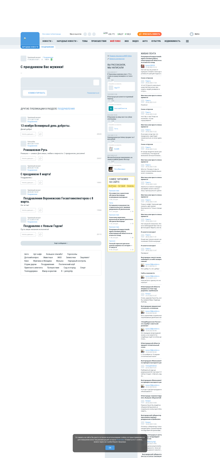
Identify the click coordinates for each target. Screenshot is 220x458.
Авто (26, 254)
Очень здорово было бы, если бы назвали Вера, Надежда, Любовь (151, 300)
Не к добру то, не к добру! (150, 269)
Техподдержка (30, 271)
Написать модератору (117, 59)
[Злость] (63, 82)
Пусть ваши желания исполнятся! (35, 229)
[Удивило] (48, 82)
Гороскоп (112, 241)
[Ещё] (187, 41)
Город (111, 203)
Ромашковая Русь (35, 150)
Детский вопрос (31, 257)
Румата (148, 81)
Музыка (59, 261)
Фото (145, 41)
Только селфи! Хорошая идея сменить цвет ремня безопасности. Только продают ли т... (152, 207)
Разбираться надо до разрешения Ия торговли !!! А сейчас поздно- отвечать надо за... (151, 373)
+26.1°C (111, 34)
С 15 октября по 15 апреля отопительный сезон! (150, 355)
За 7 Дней (121, 186)
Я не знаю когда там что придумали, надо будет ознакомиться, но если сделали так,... (152, 137)
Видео (135, 41)
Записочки (71, 257)
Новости (47, 41)
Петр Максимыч (119, 169)
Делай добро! (26, 129)
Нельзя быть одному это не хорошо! (151, 281)
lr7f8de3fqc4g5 (151, 442)
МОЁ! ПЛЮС (115, 41)
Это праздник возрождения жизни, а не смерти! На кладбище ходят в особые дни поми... (151, 336)
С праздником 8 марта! (36, 174)
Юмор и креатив (49, 271)
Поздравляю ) (26, 177)
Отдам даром (30, 264)
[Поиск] (195, 41)
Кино (26, 261)
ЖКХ (127, 41)
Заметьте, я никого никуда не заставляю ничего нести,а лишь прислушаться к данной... (152, 189)
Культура (156, 41)
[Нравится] (26, 82)
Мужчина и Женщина (42, 261)
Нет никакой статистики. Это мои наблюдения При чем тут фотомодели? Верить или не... (151, 226)
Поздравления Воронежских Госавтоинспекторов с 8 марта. (57, 200)
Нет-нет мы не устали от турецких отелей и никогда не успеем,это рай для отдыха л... (151, 72)
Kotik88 (116, 149)
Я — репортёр (67, 271)
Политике (120, 440)
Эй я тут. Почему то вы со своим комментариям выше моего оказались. (151, 171)
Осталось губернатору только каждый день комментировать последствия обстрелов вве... (152, 428)
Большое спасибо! (54, 254)
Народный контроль (77, 261)
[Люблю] (41, 82)
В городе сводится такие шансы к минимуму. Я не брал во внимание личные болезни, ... (152, 154)
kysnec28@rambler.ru (152, 264)
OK (110, 447)
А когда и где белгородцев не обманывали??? (151, 390)
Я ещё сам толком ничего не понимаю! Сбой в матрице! (151, 240)
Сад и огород (70, 267)
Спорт (83, 267)
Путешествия (53, 267)
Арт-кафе (37, 254)
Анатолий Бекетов (120, 108)
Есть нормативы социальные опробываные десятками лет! (151, 316)
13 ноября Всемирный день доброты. (45, 126)
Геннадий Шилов (151, 366)
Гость (116, 129)
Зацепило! (84, 257)
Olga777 (117, 88)
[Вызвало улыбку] (33, 82)
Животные (48, 257)
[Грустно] (55, 82)
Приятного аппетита (33, 267)
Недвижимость (172, 41)
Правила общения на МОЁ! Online (121, 56)
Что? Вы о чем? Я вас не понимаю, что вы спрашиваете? (149, 118)
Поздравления (47, 47)
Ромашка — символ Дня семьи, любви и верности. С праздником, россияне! (53, 153)
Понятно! (144, 105)
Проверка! (145, 253)
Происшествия (98, 41)
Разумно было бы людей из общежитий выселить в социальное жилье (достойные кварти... (152, 408)
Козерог (148, 294)
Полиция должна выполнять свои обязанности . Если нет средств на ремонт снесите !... (151, 448)
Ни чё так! (25, 205)
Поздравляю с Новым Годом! (43, 226)
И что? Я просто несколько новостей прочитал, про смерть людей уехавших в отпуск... (151, 88)
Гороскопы (72, 254)
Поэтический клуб (67, 264)
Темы (85, 41)
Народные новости (67, 41)
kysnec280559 (150, 65)
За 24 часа (112, 186)
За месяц (130, 186)
